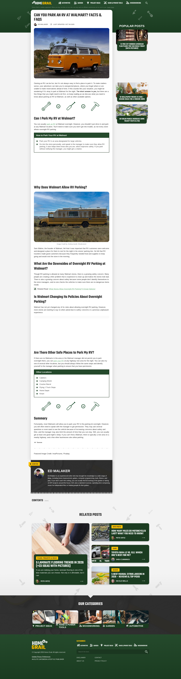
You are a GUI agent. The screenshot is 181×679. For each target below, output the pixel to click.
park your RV (58, 361)
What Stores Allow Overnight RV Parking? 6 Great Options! (72, 289)
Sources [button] (39, 442)
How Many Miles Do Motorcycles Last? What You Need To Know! (128, 532)
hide (46, 501)
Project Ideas (95, 3)
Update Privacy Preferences (41, 656)
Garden (80, 3)
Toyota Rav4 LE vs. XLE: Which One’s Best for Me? (126, 554)
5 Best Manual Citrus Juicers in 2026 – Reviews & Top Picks (127, 575)
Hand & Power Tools (115, 3)
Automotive (66, 3)
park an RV (51, 124)
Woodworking (135, 3)
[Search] (146, 651)
